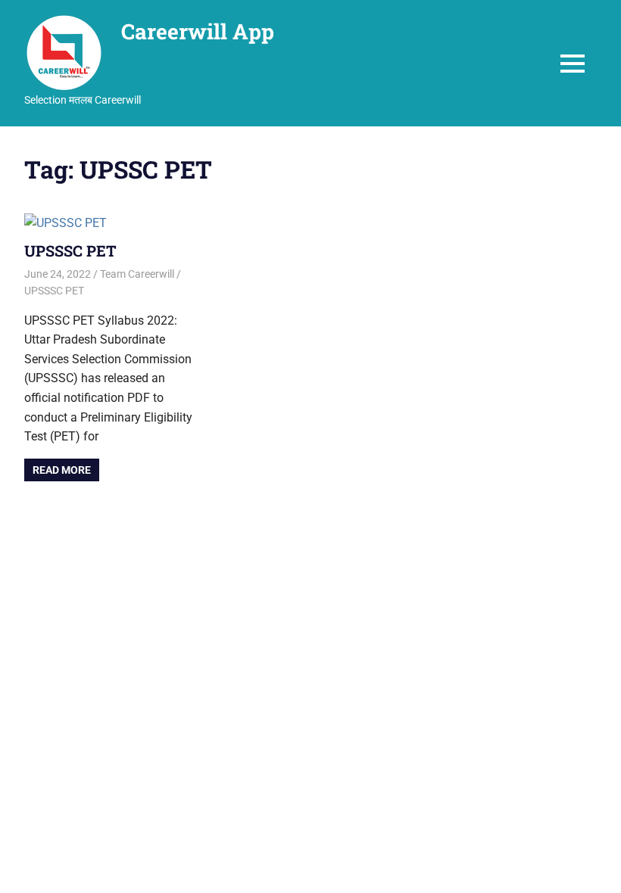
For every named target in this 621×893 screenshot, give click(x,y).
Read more (62, 470)
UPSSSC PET (70, 250)
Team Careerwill (137, 274)
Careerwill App (197, 31)
